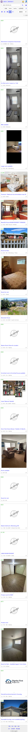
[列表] (2, 12)
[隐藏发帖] (26, 44)
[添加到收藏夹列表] (2, 44)
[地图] (12, 12)
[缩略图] (4, 12)
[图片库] (10, 12)
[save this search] (26, 5)
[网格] (7, 12)
